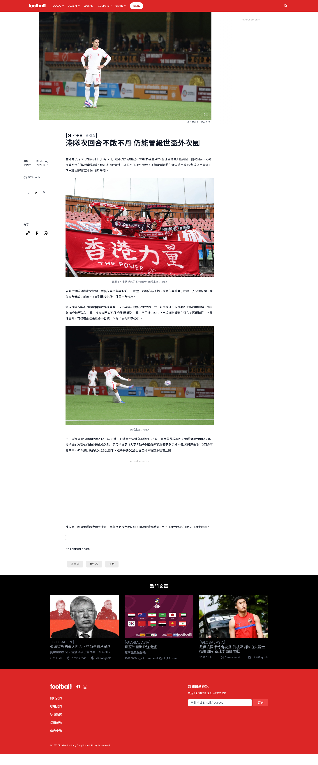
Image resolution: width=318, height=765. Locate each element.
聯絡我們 (56, 706)
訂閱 (261, 702)
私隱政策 (56, 714)
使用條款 (56, 723)
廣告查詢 (56, 731)
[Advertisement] (140, 487)
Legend (88, 6)
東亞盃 (136, 6)
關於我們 (56, 698)
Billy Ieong (42, 161)
